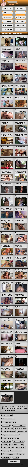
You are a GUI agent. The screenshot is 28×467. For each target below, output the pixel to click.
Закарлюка (6, 457)
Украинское (8, 29)
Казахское (8, 17)
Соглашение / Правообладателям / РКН (14, 464)
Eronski (16, 457)
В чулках (21, 9)
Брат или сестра (8, 419)
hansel (13, 432)
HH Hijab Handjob (19, 425)
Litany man (6, 425)
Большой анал (7, 416)
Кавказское (21, 13)
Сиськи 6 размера (17, 444)
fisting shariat (21, 428)
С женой (21, 21)
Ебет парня (6, 441)
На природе (21, 17)
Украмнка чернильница (10, 435)
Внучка (21, 454)
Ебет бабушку (19, 441)
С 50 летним (21, 448)
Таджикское (8, 25)
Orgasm (5, 451)
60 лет (5, 444)
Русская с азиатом (9, 454)
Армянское (8, 9)
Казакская (23, 432)
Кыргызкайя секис (9, 422)
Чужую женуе (16, 451)
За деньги (8, 13)
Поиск (20, 29)
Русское (8, 21)
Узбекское (21, 25)
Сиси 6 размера (8, 448)
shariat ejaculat (8, 428)
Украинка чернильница (10, 438)
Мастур (5, 432)
